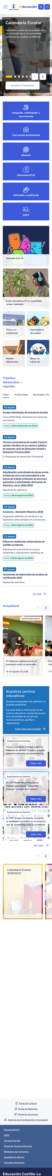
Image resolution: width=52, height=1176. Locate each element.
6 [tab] (31, 77)
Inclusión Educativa (14, 1162)
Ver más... (39, 845)
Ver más (37, 593)
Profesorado (21, 395)
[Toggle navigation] (5, 6)
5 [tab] (27, 77)
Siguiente (43, 76)
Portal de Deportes (27, 1109)
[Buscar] (47, 7)
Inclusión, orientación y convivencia (26, 114)
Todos (6, 395)
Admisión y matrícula (26, 195)
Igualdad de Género (14, 1157)
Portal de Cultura (28, 1103)
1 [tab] (9, 77)
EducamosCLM (26, 175)
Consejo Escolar (12, 1140)
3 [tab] (19, 77)
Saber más (36, 763)
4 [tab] (23, 77)
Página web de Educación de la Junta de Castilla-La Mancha (28, 7)
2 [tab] (15, 77)
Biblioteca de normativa (16, 1151)
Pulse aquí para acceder (28, 729)
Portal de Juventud (28, 1114)
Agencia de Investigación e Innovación (28, 1120)
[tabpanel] (26, 55)
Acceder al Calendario (22, 85)
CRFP (26, 215)
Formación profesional (26, 135)
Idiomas (26, 155)
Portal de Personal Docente (18, 1146)
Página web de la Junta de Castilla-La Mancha (14, 7)
